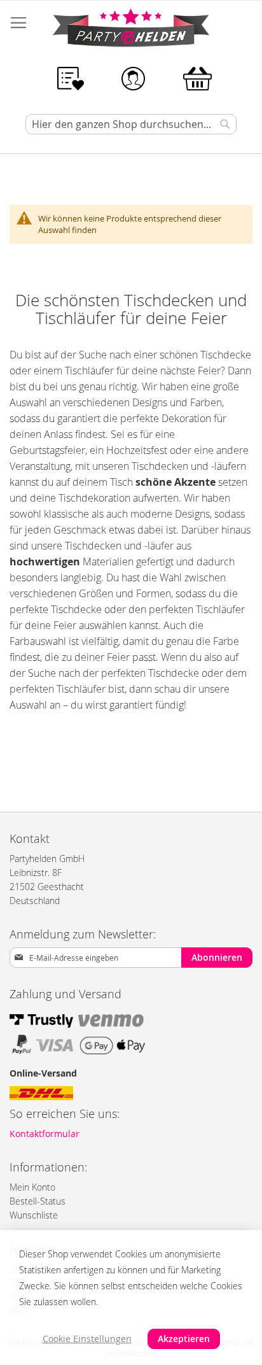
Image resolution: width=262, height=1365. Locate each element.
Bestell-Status (38, 1201)
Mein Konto (32, 1187)
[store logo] (131, 30)
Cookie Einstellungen (87, 1339)
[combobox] (131, 124)
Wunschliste (34, 1215)
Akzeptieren (184, 1339)
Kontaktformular (44, 1134)
